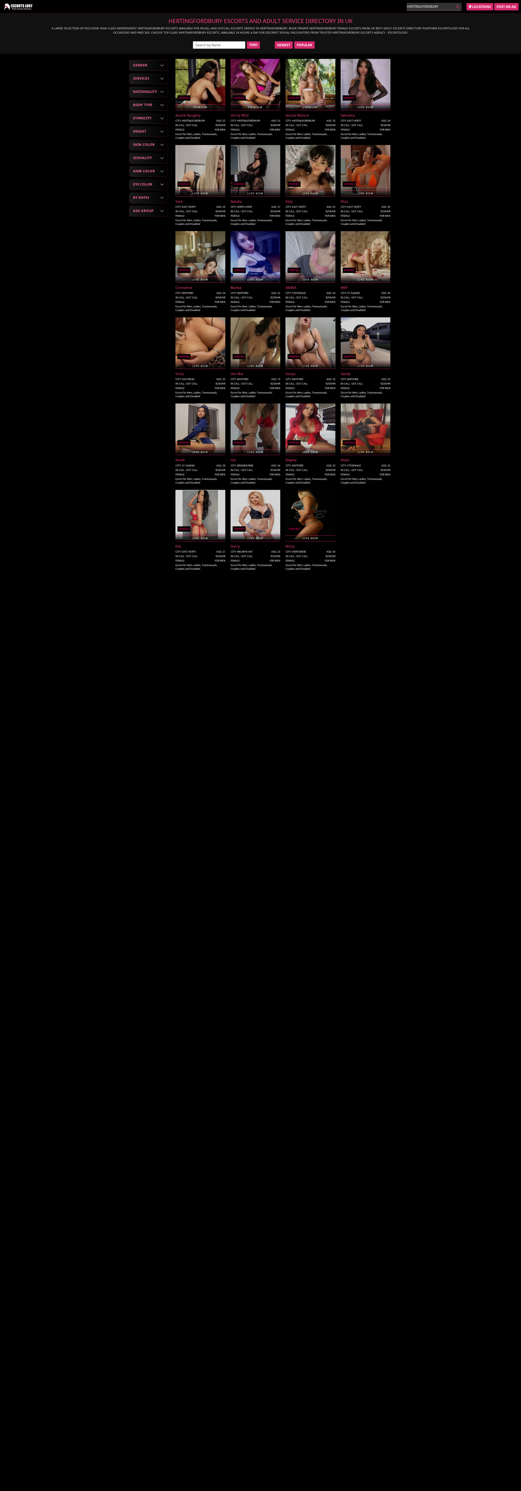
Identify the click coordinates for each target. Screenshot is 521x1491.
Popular (304, 45)
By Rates (141, 197)
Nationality (145, 91)
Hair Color (144, 171)
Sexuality (142, 158)
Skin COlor (144, 144)
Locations (481, 6)
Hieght (139, 131)
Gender (140, 65)
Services (141, 78)
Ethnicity (142, 118)
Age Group (143, 211)
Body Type (142, 105)
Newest (283, 45)
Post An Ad (506, 6)
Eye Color (142, 184)
